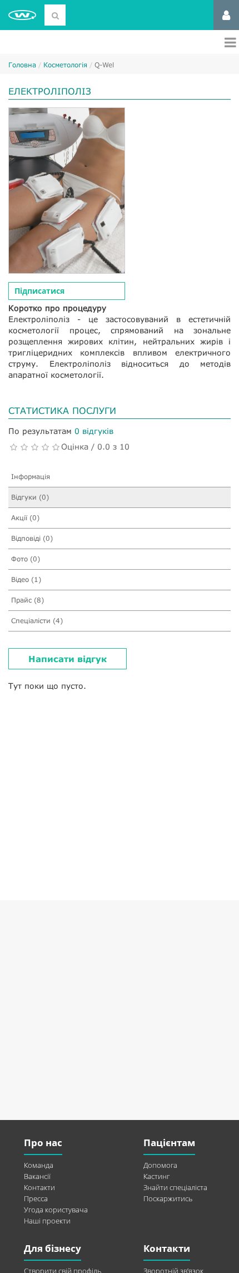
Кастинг (156, 1176)
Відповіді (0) (32, 538)
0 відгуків (93, 431)
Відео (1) (26, 579)
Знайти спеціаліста (175, 1187)
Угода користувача (56, 1210)
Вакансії (37, 1176)
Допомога (160, 1165)
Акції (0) (25, 518)
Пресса (36, 1198)
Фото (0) (25, 559)
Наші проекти (47, 1221)
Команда (38, 1165)
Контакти (39, 1187)
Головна (22, 65)
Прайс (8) (27, 600)
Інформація (30, 476)
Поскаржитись (167, 1198)
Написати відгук (67, 659)
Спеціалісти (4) (37, 620)
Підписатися (39, 290)
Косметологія (65, 65)
